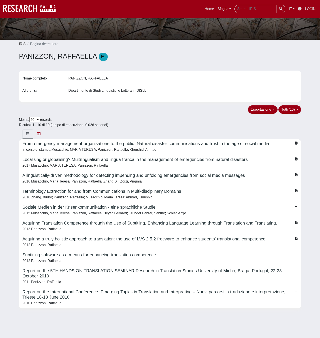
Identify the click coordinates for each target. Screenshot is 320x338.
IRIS (22, 44)
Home (209, 9)
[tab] (27, 134)
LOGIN (310, 9)
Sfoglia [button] (222, 9)
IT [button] (290, 9)
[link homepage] (32, 9)
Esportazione (261, 109)
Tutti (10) (288, 109)
